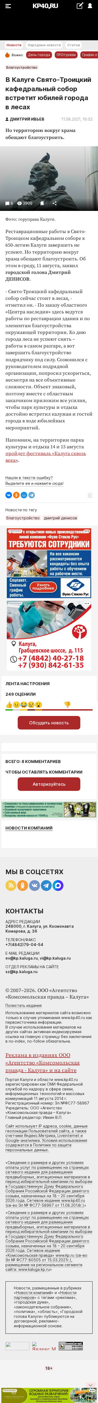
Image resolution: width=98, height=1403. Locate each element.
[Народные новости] (79, 5)
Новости (14, 45)
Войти (90, 6)
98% (67, 704)
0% (9, 704)
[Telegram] (31, 495)
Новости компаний (29, 828)
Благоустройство (21, 67)
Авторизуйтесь (49, 784)
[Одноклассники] (16, 495)
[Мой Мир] (24, 495)
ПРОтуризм (66, 55)
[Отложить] (42, 203)
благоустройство (23, 518)
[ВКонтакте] (8, 495)
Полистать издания (23, 1005)
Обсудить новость (49, 722)
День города (39, 55)
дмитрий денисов (60, 518)
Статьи (73, 45)
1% (16, 704)
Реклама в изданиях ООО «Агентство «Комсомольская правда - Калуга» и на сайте (42, 1063)
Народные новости (44, 45)
